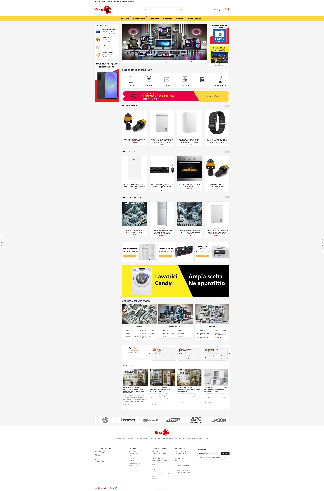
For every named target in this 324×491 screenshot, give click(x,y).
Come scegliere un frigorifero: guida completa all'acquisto (188, 389)
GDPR (153, 476)
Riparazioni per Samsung (146, 336)
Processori (181, 333)
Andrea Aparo (212, 349)
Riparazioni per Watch (148, 330)
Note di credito (179, 458)
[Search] (181, 10)
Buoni (176, 463)
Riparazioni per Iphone (132, 330)
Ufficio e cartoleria (134, 463)
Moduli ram (181, 336)
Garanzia (154, 464)
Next (228, 106)
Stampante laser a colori (204, 334)
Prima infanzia (133, 465)
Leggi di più (126, 404)
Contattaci (131, 1)
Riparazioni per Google (132, 336)
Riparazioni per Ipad (131, 333)
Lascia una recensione (134, 359)
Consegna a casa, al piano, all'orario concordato (160, 461)
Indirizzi (177, 460)
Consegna (155, 451)
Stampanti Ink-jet (203, 330)
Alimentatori (166, 330)
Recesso (154, 466)
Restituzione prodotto (181, 453)
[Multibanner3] (212, 252)
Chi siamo (155, 456)
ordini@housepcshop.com (104, 459)
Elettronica (132, 458)
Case (179, 330)
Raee (153, 469)
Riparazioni (139, 326)
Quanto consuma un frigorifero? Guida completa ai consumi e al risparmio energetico (134, 390)
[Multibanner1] (139, 252)
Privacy (154, 471)
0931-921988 (101, 461)
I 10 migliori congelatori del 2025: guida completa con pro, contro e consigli (216, 389)
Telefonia (131, 460)
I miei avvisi (178, 467)
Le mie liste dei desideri (182, 465)
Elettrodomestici (134, 453)
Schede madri (166, 336)
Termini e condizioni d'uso (159, 453)
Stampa (212, 326)
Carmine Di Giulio (161, 349)
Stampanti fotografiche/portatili (220, 334)
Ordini (176, 456)
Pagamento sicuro (157, 458)
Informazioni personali (181, 451)
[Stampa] (164, 42)
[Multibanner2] (175, 252)
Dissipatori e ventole (168, 333)
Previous (226, 106)
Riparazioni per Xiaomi (148, 333)
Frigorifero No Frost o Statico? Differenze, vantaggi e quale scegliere (162, 389)
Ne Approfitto (213, 96)
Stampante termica (204, 337)
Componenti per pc (176, 326)
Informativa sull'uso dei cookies (161, 474)
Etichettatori (218, 337)
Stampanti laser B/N (220, 330)
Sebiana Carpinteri (187, 349)
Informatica (132, 456)
